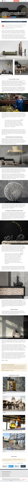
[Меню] (25, 1)
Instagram (15, 21)
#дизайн (6, 360)
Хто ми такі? (11, 370)
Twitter (12, 21)
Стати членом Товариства (5, 370)
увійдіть (19, 459)
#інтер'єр (3, 360)
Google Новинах (20, 21)
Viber (17, 21)
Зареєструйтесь (15, 459)
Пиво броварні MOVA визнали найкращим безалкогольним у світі (12, 430)
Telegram (10, 21)
